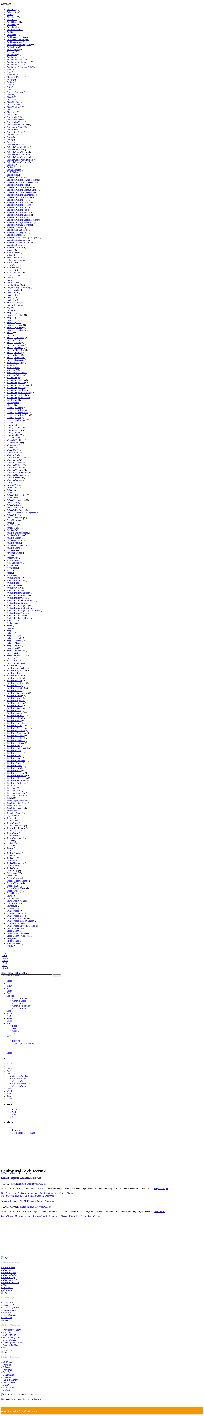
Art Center (11, 34)
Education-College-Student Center (22, 220)
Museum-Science (14, 477)
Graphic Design (14, 285)
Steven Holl (12, 846)
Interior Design (13, 377)
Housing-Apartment (15, 340)
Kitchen (10, 405)
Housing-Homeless (15, 347)
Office (9, 490)
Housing (10, 335)
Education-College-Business (19, 187)
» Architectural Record (11, 1330)
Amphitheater (13, 22)
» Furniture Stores (9, 1310)
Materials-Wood (14, 442)
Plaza (9, 570)
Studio (9, 856)
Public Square (13, 623)
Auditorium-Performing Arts (19, 67)
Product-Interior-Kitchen (17, 603)
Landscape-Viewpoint (16, 420)
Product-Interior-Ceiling (17, 595)
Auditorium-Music (15, 64)
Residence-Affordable (16, 668)
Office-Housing (13, 503)
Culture (10, 165)
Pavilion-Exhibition (15, 535)
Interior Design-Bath (16, 380)
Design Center (13, 167)
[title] (1, 575)
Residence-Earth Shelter (17, 693)
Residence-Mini (14, 720)
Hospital (10, 312)
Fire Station (12, 262)
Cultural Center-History (17, 155)
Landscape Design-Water (18, 415)
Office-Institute (13, 505)
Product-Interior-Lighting (18, 605)
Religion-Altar (13, 633)
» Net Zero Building (9, 1345)
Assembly (11, 52)
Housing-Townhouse (16, 357)
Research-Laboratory (16, 663)
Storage (10, 848)
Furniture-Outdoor (15, 272)
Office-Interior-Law (15, 508)
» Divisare (5, 1390)
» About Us (6, 1285)
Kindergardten (13, 402)
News (5, 958)
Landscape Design (15, 407)
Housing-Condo (14, 342)
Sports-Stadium (13, 835)
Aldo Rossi (12, 17)
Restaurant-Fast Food (16, 793)
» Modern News (8, 1267)
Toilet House (12, 893)
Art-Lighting (12, 47)
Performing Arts (14, 553)
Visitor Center (13, 941)
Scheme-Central (40, 1216)
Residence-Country (15, 688)
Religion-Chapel (14, 635)
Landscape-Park (14, 417)
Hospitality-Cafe (14, 322)
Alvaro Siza (12, 19)
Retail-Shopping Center (17, 803)
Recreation (11, 628)
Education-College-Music (18, 210)
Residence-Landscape (16, 708)
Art (8, 32)
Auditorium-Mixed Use (17, 59)
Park (9, 523)
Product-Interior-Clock (17, 598)
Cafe (9, 87)
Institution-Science (15, 375)
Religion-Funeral (14, 640)
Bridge (10, 79)
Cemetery (11, 94)
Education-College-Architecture (21, 182)
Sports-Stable (12, 833)
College (10, 114)
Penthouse (11, 550)
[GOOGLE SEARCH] (1, 572)
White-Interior (94, 1216)
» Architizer (6, 1372)
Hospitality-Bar (13, 320)
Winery (10, 946)
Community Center (15, 127)
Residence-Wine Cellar (17, 778)
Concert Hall (12, 130)
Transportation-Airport (16, 913)
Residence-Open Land (16, 733)
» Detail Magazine (9, 1340)
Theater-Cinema (14, 878)
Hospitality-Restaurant (16, 330)
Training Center (13, 908)
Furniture (11, 270)
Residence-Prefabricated (17, 748)
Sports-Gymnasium (15, 825)
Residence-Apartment (16, 670)
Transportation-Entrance (17, 918)
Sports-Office (12, 830)
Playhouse (11, 568)
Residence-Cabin (14, 675)
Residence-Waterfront (16, 775)
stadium (10, 843)
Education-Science (15, 247)
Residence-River (14, 750)
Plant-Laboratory (14, 563)
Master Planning (14, 437)
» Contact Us (7, 1287)
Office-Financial (14, 498)
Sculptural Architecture (28, 1193)
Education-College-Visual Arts (20, 222)
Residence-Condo (14, 680)
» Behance (5, 1367)
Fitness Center (13, 265)
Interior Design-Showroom (18, 397)
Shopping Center (14, 813)
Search (5, 968)
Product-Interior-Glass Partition (20, 600)
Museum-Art (12, 460)
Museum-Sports (14, 480)
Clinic (9, 109)
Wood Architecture (66, 1193)
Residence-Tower (14, 763)
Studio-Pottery (13, 866)
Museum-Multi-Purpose (17, 472)
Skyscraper (11, 815)
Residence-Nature (14, 725)
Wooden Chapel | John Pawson (16, 1178)
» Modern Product (9, 1275)
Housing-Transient (15, 360)
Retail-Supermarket (15, 808)
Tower (9, 896)
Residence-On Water (16, 730)
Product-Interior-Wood (17, 613)
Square (10, 841)
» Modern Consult (9, 1280)
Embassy (11, 250)
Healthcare (11, 300)
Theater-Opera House (16, 888)
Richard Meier (13, 810)
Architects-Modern (15, 29)
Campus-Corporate (15, 92)
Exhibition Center (14, 257)
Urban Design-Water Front (18, 936)
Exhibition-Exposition (16, 260)
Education (11, 175)
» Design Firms (8, 1302)
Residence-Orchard (15, 735)
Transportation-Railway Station (20, 921)
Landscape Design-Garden (18, 410)
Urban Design (13, 931)
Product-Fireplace (14, 585)
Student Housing (14, 853)
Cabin (9, 84)
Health (9, 297)
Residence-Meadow (15, 715)
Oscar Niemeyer (14, 520)
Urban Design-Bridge (16, 933)
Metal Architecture (23, 1216)
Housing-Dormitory (15, 345)
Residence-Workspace (16, 783)
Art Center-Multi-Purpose (18, 39)
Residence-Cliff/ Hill (16, 678)
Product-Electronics (15, 580)
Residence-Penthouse (16, 740)
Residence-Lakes (14, 705)
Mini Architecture (8, 1193)
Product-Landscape (15, 615)
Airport (10, 14)
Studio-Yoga (12, 871)
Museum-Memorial (15, 470)
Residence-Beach (14, 673)
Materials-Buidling (15, 440)
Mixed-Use (12, 450)
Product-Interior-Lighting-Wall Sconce (23, 610)
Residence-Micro (14, 718)
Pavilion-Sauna (13, 548)
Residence (11, 665)
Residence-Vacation (15, 768)
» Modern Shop (8, 1277)
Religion (10, 630)
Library (10, 425)
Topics (5, 960)
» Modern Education (10, 1282)
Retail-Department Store (17, 800)
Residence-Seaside (15, 753)
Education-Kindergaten (17, 232)
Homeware (11, 310)
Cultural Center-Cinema (17, 152)
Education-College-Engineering (20, 195)
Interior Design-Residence (18, 392)
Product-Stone (13, 620)
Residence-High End (16, 700)
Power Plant (12, 575)
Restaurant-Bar (13, 790)
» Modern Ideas (8, 1270)
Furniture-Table (13, 275)
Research (11, 653)
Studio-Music (12, 861)
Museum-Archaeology (16, 457)
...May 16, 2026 (36, 1411)
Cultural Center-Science (17, 162)
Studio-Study (12, 868)
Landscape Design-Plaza (17, 412)
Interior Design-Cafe (16, 382)
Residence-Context (15, 683)
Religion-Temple (14, 645)
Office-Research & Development (21, 513)
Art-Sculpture (13, 49)
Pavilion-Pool (13, 543)
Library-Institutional (15, 432)
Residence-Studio (14, 758)
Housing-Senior (14, 352)
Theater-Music (13, 886)
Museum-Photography (16, 475)
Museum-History (14, 467)
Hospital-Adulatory (15, 315)
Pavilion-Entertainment (17, 533)
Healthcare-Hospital (15, 302)
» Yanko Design (8, 1387)
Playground (12, 565)
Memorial (11, 447)
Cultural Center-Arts (16, 150)
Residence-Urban (14, 765)
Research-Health (14, 660)
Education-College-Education (20, 192)
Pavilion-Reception (15, 545)
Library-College (14, 430)
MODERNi (41, 1184)
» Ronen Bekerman (9, 1380)
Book (4, 963)
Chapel (10, 97)
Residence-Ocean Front (17, 728)
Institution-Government (17, 372)
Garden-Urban (13, 282)
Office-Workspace (15, 518)
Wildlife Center (13, 943)
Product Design (13, 578)
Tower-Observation (15, 901)
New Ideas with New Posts (15, 1411)
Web (4, 965)
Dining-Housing (14, 170)
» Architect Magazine (10, 1337)
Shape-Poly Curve (78, 1216)
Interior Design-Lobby (16, 387)
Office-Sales (12, 515)
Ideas (4, 955)
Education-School (14, 245)
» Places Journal (8, 1382)
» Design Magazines (10, 1307)
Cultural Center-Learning (18, 157)
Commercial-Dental (15, 119)
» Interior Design (8, 1335)
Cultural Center (13, 145)
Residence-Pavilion (15, 738)
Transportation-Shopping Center (21, 926)
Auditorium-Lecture (15, 57)
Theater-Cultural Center (17, 881)
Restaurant (11, 788)
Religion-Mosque (14, 643)
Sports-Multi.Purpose (16, 828)
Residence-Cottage (15, 685)
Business (10, 82)
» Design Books (8, 1305)
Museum (10, 455)
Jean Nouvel (12, 400)
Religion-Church (14, 638)
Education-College (15, 177)
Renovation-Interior (15, 650)
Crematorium (12, 142)
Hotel (9, 332)
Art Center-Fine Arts (16, 37)
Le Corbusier (12, 422)
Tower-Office (13, 903)
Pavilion (10, 530)
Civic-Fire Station (14, 102)
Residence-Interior (15, 703)
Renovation (12, 648)
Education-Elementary (16, 227)
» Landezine (6, 1377)
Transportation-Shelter (16, 923)
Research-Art (12, 658)
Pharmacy (11, 555)
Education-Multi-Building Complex (22, 237)
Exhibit (10, 255)
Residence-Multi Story (16, 723)
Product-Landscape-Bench (18, 618)
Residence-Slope (14, 755)
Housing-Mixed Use (16, 350)
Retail (9, 798)
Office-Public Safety (16, 510)
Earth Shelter (12, 172)
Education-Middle (14, 235)
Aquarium (11, 27)
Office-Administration (16, 495)
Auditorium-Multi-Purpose (18, 62)
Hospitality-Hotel (14, 327)
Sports (9, 818)
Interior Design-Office (16, 390)
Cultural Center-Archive (17, 147)
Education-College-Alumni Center (22, 180)
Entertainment (13, 252)
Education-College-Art (17, 185)
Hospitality (11, 317)
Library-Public (13, 435)
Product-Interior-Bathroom (18, 593)
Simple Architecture (48, 1193)
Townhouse (12, 906)
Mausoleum (12, 445)
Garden (10, 280)
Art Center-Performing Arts (19, 44)
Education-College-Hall (17, 200)
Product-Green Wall (15, 588)
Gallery (10, 277)
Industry (10, 365)
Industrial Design (14, 362)
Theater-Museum (14, 883)
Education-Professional (17, 240)
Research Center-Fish (16, 655)
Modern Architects (15, 452)
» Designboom (7, 1375)
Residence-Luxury (15, 713)
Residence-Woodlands (16, 780)
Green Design (13, 290)
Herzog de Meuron (15, 305)
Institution (11, 370)
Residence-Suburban (16, 760)
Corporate (11, 135)
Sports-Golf (12, 823)
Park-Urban (12, 525)
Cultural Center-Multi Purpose (20, 160)
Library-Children (14, 427)
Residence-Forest (14, 695)
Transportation (13, 911)
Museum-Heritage (14, 465)
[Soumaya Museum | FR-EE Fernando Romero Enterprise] (27, 1196)
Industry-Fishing (14, 367)
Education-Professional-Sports (20, 242)
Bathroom (11, 74)
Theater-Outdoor (14, 891)
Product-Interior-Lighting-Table (20, 608)
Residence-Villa (14, 770)
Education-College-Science (19, 215)
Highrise (10, 307)
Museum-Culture (14, 462)
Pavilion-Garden (14, 538)
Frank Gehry (12, 267)
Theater (10, 876)
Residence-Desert (14, 690)
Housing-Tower (14, 355)
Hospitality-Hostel (15, 325)
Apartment (11, 24)
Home (5, 953)
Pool (9, 573)
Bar (8, 72)
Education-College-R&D (18, 212)
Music (9, 483)
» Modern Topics (8, 1272)
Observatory (12, 488)
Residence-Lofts (14, 710)
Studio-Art (11, 858)
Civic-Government (15, 104)
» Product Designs (9, 1315)
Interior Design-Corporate (18, 385)
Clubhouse (11, 112)
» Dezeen (5, 1385)
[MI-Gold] (11, 9)
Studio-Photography (15, 863)
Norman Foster (13, 485)
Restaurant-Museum (15, 795)
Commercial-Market (15, 122)
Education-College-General (19, 197)
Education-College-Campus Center (22, 190)
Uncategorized (13, 928)
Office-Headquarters (16, 500)
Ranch (9, 625)
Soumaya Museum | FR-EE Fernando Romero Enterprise (27, 1201)
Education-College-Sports (18, 217)
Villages (10, 938)
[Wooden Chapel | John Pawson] (16, 1173)
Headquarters (12, 295)
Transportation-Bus (15, 916)
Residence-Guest (14, 698)
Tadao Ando (12, 873)
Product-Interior (14, 590)
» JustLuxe (6, 1347)
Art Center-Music (14, 42)
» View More (6, 1290)
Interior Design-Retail (16, 395)
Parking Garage (13, 528)
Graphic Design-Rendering (18, 287)
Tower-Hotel (12, 898)
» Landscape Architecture (12, 1342)
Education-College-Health (18, 202)
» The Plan (6, 1332)
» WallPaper (6, 1362)
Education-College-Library (18, 207)
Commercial (12, 117)
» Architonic (6, 1370)
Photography (12, 558)
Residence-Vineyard (15, 773)
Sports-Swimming (14, 838)
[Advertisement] (102, 1237)
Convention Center (15, 132)
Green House (12, 292)
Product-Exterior (14, 583)
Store (9, 851)
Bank (9, 69)
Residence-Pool (13, 745)
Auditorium (12, 54)
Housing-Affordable (15, 337)
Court (9, 137)
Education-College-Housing (19, 205)
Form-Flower (7, 1216)
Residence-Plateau (15, 743)
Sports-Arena (12, 820)
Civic (9, 99)
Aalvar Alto (12, 12)
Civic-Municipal (14, 107)
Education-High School (17, 230)
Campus (10, 89)
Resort (9, 785)
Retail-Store (12, 805)
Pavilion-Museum (14, 540)
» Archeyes (6, 1365)
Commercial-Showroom (17, 125)
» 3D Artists (6, 1312)
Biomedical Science (15, 77)
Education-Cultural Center (18, 225)
